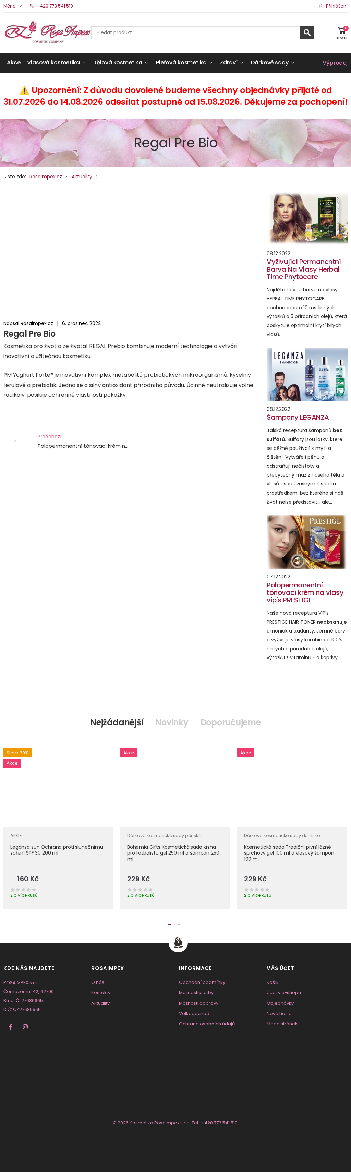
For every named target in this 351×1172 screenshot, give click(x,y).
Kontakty (100, 992)
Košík (273, 982)
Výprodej (335, 63)
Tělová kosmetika (118, 62)
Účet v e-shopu (284, 992)
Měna (9, 6)
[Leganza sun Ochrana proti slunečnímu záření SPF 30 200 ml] (58, 784)
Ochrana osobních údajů (207, 1023)
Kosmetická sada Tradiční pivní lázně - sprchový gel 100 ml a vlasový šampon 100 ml (289, 853)
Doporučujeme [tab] (231, 722)
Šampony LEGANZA (298, 417)
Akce (13, 62)
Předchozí (85, 441)
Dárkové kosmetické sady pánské (164, 835)
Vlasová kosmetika (53, 62)
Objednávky (280, 1003)
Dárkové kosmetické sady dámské (282, 835)
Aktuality (100, 1003)
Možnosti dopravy (198, 1003)
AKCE (16, 835)
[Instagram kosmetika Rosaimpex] (25, 1027)
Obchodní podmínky (202, 982)
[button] (342, 33)
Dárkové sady (269, 62)
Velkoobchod (194, 1013)
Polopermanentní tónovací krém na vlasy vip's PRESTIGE (305, 592)
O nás (97, 982)
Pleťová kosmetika (181, 62)
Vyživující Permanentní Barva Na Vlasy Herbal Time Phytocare (304, 269)
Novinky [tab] (171, 722)
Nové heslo (279, 1013)
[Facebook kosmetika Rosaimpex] (10, 1027)
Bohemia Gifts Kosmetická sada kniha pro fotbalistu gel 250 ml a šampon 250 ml (173, 853)
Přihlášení (337, 6)
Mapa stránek (282, 1023)
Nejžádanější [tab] (116, 722)
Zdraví (228, 62)
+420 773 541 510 (54, 6)
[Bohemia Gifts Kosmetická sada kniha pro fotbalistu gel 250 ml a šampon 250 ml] (175, 784)
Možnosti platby (196, 992)
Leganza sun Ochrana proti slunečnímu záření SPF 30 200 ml (56, 850)
